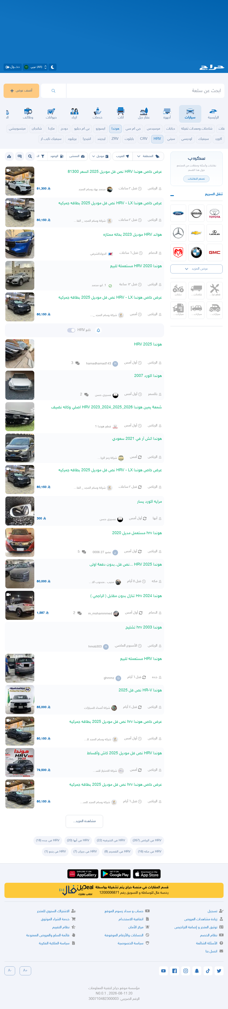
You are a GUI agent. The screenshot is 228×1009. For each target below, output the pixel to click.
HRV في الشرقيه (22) (111, 840)
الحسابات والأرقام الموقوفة (124, 935)
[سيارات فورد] (178, 213)
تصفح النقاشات (196, 178)
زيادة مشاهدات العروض (200, 919)
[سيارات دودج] (178, 252)
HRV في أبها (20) (78, 840)
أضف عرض (24, 91)
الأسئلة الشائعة (206, 943)
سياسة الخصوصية (130, 943)
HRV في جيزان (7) (85, 852)
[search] (53, 91)
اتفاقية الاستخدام (131, 919)
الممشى (74, 156)
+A (25, 971)
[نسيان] (196, 213)
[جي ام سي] (215, 252)
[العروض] (9, 156)
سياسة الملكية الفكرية (54, 943)
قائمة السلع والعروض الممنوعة (47, 935)
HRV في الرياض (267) (147, 840)
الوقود (54, 156)
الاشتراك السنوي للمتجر (53, 911)
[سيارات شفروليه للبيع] (196, 233)
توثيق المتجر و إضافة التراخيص (196, 927)
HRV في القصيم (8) (117, 852)
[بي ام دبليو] (196, 252)
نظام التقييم (60, 927)
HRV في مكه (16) (149, 852)
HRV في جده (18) (47, 840)
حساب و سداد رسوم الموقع (124, 911)
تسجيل (212, 911)
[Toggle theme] (53, 67)
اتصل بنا (211, 951)
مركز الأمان (135, 927)
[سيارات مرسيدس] (178, 233)
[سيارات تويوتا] (215, 213)
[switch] (71, 330)
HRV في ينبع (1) (55, 852)
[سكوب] (19, 156)
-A (10, 971)
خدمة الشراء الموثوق (55, 919)
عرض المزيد (200, 269)
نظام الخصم (208, 935)
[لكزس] (215, 233)
